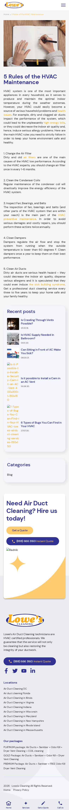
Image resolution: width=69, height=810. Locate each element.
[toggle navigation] (63, 5)
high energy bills (54, 123)
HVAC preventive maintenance (34, 217)
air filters (30, 157)
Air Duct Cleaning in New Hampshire (24, 720)
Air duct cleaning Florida (17, 693)
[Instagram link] (6, 670)
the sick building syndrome (47, 284)
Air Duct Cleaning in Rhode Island (22, 725)
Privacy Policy (21, 789)
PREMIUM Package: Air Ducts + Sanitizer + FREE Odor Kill (34, 763)
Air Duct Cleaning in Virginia (19, 702)
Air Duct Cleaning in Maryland (20, 716)
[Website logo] (14, 5)
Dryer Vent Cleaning (14, 768)
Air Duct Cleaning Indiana (17, 707)
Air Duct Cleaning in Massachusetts (23, 730)
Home (6, 14)
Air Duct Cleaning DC (15, 688)
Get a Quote (19, 530)
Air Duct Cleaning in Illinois (18, 697)
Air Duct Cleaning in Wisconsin (20, 711)
